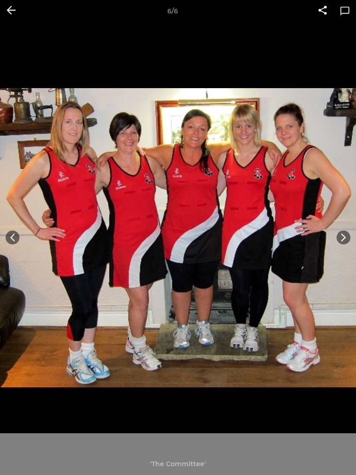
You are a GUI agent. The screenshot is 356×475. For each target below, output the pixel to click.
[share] (322, 11)
